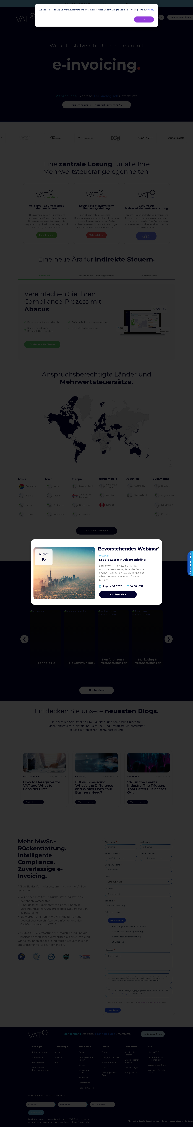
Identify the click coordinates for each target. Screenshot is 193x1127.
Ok (144, 19)
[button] (158, 547)
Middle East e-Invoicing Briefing (122, 559)
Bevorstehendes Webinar (128, 549)
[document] (96, 563)
